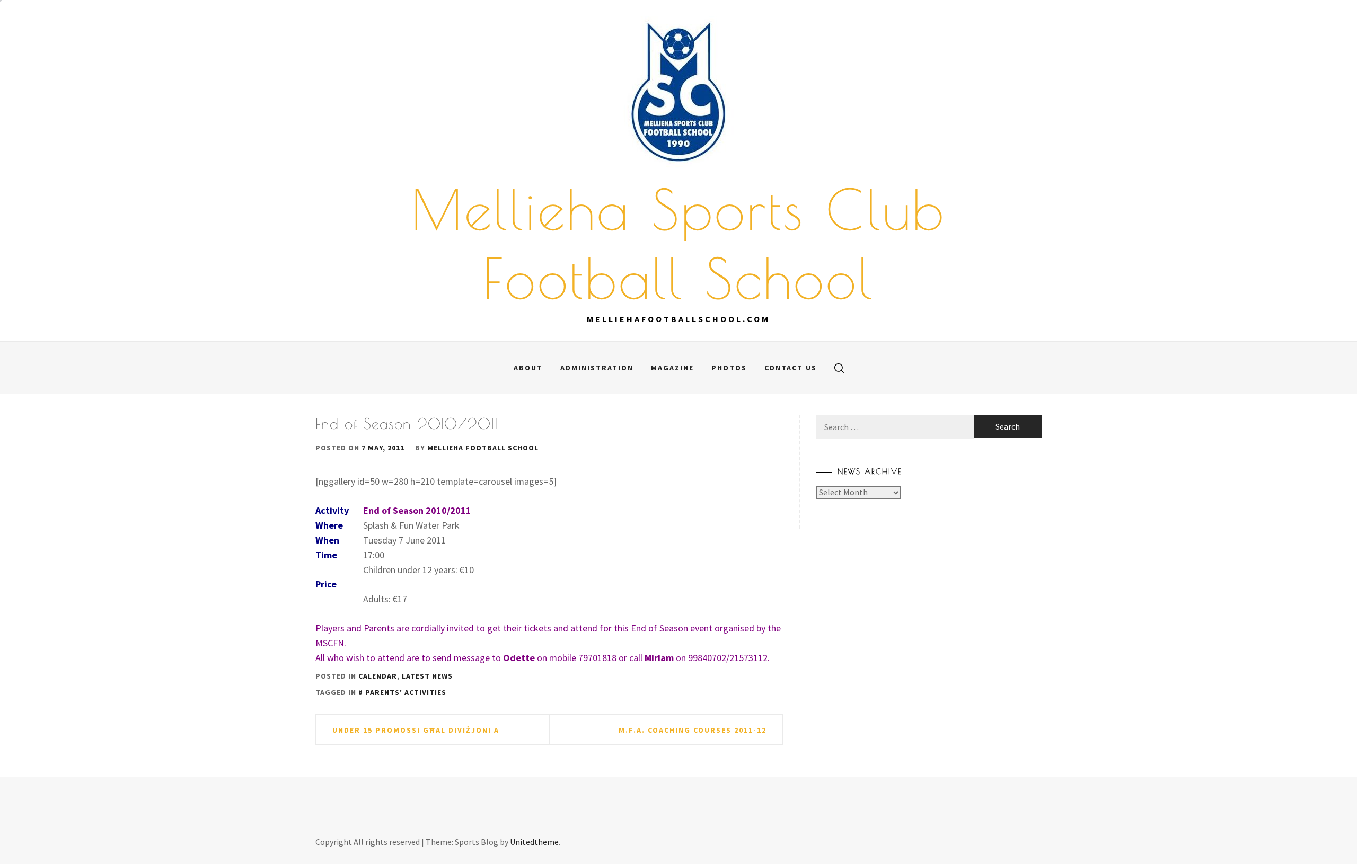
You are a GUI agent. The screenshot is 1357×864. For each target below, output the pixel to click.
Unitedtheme (534, 841)
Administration (596, 367)
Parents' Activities (405, 692)
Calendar (377, 676)
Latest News (427, 676)
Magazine (672, 367)
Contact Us (790, 367)
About (528, 367)
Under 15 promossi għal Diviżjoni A (415, 730)
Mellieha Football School (483, 447)
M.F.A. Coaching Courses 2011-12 (692, 730)
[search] (839, 367)
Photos (729, 367)
